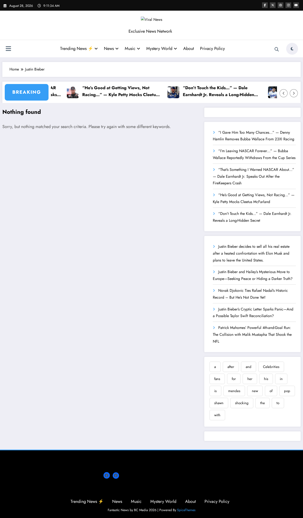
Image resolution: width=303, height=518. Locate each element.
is (215, 391)
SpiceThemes (186, 510)
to (277, 403)
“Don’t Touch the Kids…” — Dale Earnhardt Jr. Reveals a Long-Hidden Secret (212, 91)
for (234, 378)
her (249, 378)
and (248, 366)
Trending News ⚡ (76, 48)
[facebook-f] (265, 5)
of (271, 391)
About (188, 48)
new (255, 391)
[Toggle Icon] (8, 49)
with (217, 415)
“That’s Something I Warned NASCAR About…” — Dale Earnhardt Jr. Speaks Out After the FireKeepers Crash (253, 176)
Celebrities (271, 366)
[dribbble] (280, 5)
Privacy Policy (212, 48)
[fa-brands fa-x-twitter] (273, 5)
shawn (218, 403)
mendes (234, 391)
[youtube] (296, 5)
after (230, 366)
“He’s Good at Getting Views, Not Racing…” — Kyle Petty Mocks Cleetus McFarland (114, 91)
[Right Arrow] (294, 93)
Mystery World (159, 48)
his (266, 378)
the (262, 403)
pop (287, 391)
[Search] (277, 49)
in (281, 378)
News (109, 48)
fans (217, 378)
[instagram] (288, 5)
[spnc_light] (292, 49)
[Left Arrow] (283, 93)
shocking (242, 403)
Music (130, 48)
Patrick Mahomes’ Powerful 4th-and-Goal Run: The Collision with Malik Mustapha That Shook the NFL (252, 334)
